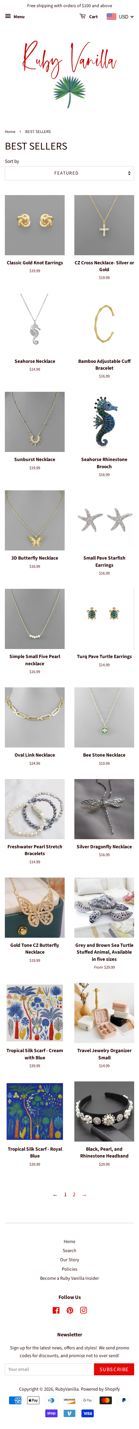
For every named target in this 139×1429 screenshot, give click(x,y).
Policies (69, 1269)
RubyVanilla (67, 1389)
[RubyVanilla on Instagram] (83, 1311)
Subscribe (114, 1369)
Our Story (69, 1259)
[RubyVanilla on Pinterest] (69, 1311)
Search (69, 1250)
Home (10, 132)
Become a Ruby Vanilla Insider (69, 1278)
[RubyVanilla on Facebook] (56, 1311)
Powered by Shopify (100, 1389)
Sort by (12, 161)
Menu (19, 17)
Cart (93, 17)
